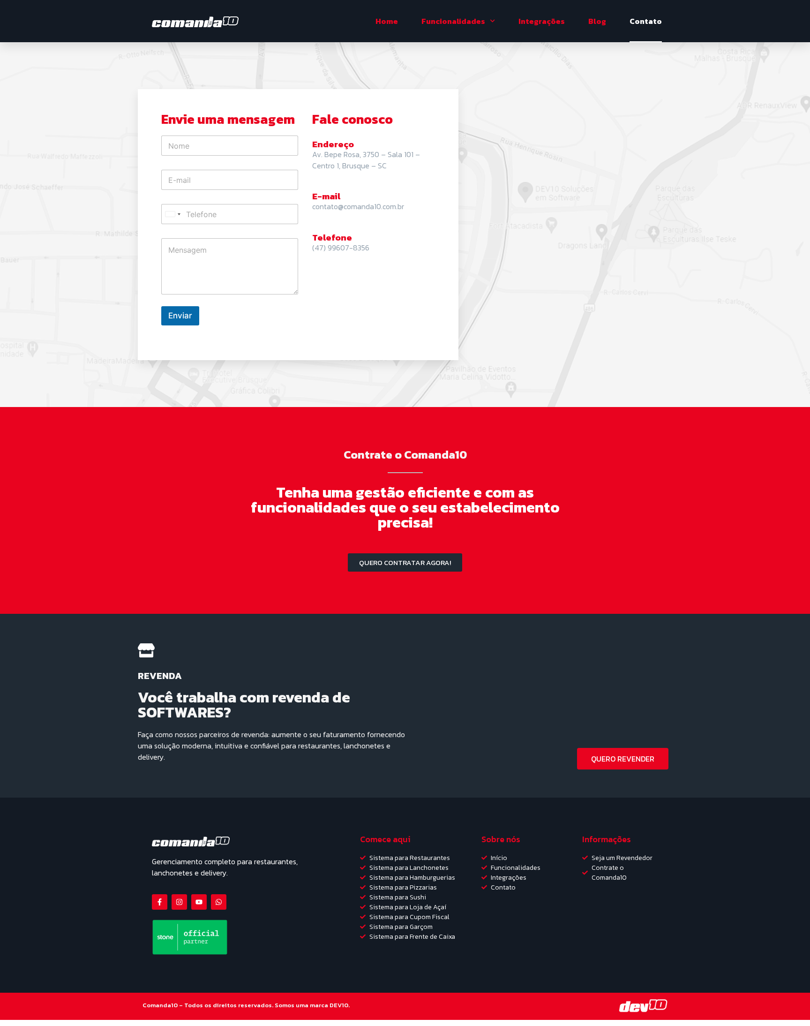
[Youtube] (199, 902)
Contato (646, 21)
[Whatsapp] (218, 902)
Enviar (180, 315)
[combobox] (172, 214)
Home (386, 21)
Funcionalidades (453, 21)
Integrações (541, 21)
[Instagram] (179, 902)
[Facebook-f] (159, 902)
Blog (597, 21)
